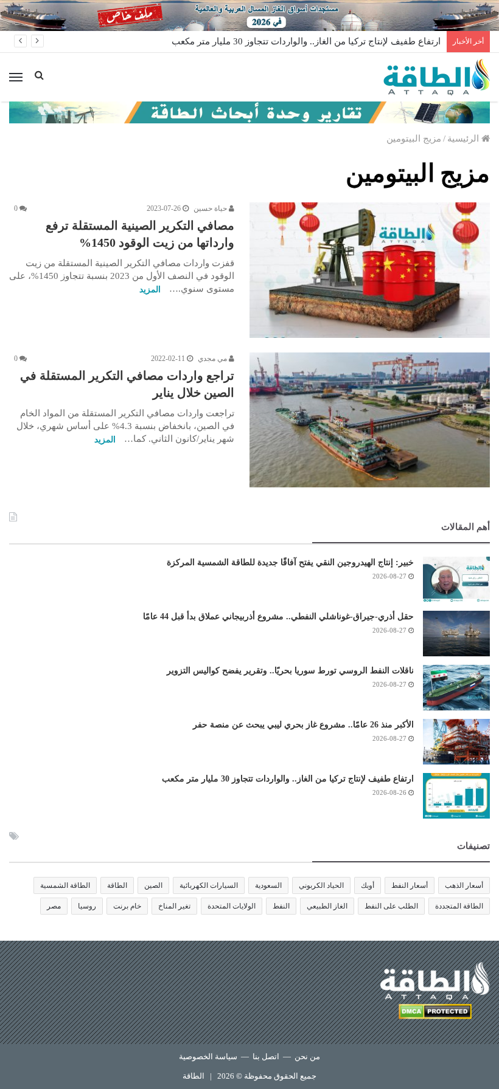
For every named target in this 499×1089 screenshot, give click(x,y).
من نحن (307, 1056)
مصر (54, 906)
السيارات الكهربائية (209, 885)
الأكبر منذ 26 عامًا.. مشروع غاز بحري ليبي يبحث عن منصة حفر (303, 724)
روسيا (87, 906)
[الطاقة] (436, 77)
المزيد (150, 289)
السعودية (268, 885)
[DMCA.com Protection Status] (435, 1013)
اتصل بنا (266, 1056)
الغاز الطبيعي (327, 906)
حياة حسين (211, 208)
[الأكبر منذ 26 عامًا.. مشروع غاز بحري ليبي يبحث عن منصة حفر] (456, 741)
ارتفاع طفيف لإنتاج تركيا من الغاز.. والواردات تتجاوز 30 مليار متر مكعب (306, 41)
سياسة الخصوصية (208, 1056)
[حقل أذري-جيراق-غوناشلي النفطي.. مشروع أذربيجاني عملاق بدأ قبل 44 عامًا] (456, 633)
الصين (153, 885)
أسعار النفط (409, 885)
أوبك (367, 885)
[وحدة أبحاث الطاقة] (249, 112)
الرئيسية (464, 138)
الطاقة (117, 885)
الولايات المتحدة (232, 906)
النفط (281, 906)
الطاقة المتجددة (459, 906)
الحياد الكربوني (321, 885)
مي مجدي (213, 358)
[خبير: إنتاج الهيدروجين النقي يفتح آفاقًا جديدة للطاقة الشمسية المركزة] (456, 579)
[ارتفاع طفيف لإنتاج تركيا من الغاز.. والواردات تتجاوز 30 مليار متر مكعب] (456, 796)
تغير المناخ (174, 906)
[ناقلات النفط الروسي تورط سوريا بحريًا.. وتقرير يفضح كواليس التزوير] (456, 687)
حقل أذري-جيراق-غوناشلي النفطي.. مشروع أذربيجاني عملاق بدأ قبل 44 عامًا (278, 616)
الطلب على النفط (391, 906)
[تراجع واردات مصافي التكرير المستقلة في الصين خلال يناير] (370, 420)
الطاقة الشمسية (65, 885)
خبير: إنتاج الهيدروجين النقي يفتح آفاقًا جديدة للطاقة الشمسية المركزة (290, 562)
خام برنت (127, 906)
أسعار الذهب (464, 885)
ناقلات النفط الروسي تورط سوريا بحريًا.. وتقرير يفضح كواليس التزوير (290, 670)
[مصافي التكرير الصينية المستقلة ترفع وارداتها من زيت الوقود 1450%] (370, 270)
